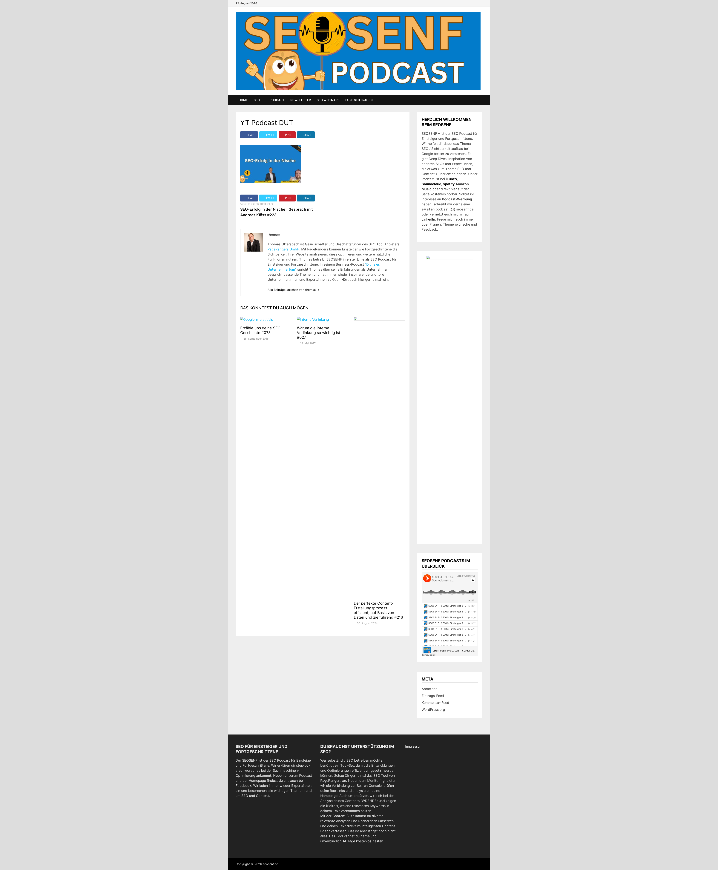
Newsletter (300, 100)
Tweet (270, 134)
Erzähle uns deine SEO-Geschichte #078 (261, 330)
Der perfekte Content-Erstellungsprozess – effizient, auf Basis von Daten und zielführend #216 (378, 610)
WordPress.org (433, 710)
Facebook (243, 786)
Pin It (289, 134)
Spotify (449, 184)
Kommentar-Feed (435, 703)
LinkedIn (428, 219)
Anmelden (430, 689)
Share (251, 134)
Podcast (277, 100)
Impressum (414, 746)
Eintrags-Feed (433, 696)
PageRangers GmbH (283, 249)
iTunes (451, 179)
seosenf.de (270, 864)
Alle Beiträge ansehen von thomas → (293, 290)
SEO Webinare (328, 100)
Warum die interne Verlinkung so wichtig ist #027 (318, 333)
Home (243, 100)
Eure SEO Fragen (359, 100)
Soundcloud (431, 184)
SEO (257, 100)
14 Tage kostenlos (357, 841)
